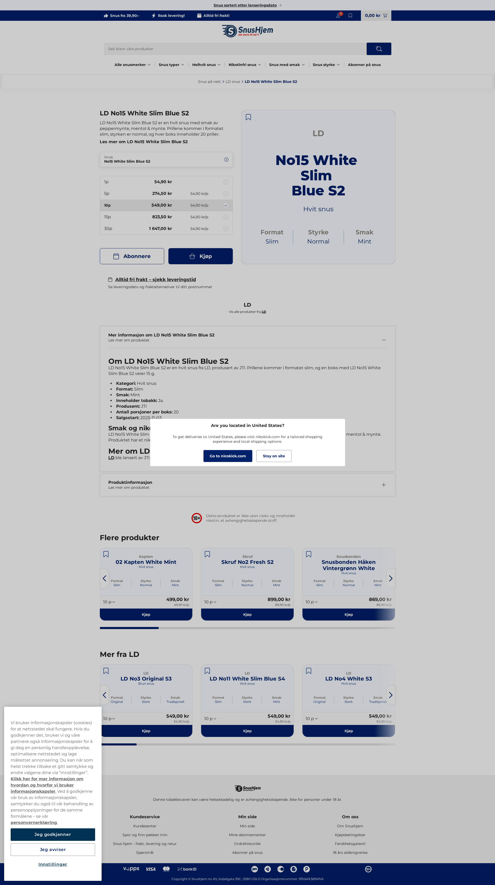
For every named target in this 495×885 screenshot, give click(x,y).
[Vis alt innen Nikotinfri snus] (259, 64)
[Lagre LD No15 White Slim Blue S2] (248, 117)
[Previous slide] (104, 578)
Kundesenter (144, 826)
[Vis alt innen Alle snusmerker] (149, 64)
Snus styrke (324, 64)
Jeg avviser (53, 849)
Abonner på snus (364, 64)
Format (117, 581)
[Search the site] (379, 49)
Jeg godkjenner (53, 834)
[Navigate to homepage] (248, 786)
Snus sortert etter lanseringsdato (245, 5)
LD (111, 457)
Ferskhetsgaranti (350, 843)
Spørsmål (145, 852)
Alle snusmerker (130, 64)
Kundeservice (145, 816)
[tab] (129, 628)
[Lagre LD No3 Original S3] (106, 671)
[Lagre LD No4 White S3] (309, 671)
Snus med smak (284, 64)
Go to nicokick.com (228, 456)
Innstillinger (52, 864)
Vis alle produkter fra (247, 312)
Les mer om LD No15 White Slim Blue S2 (144, 141)
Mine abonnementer (247, 835)
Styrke (146, 581)
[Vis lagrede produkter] (350, 15)
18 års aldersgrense (350, 852)
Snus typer (169, 64)
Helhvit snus (204, 64)
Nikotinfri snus (242, 64)
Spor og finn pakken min (144, 835)
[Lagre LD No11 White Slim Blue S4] (207, 671)
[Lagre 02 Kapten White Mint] (106, 554)
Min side (247, 816)
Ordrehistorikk (247, 843)
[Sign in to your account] (338, 15)
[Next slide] (390, 578)
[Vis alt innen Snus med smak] (303, 64)
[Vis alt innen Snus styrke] (338, 64)
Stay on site (274, 456)
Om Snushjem (350, 826)
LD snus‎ (233, 81)
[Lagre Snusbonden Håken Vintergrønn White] (309, 554)
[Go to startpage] (247, 31)
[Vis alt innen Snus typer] (182, 64)
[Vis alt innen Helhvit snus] (219, 64)
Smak (175, 581)
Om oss (350, 816)
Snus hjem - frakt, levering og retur (145, 843)
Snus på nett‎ (209, 81)
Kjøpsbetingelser (350, 835)
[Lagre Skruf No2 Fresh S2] (207, 554)
